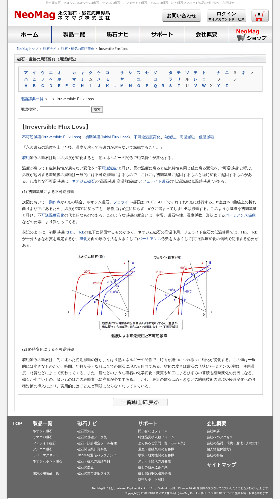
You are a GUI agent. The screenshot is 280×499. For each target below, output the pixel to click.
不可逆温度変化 (147, 137)
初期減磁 (92, 137)
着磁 (26, 157)
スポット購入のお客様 (154, 461)
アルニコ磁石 (42, 449)
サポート (162, 34)
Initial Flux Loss (115, 137)
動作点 (54, 202)
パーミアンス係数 (240, 215)
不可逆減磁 (31, 137)
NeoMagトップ (27, 49)
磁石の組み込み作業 (153, 467)
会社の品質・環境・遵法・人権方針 (233, 443)
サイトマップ (221, 465)
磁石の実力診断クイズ (93, 473)
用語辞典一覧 (32, 99)
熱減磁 (170, 137)
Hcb (80, 232)
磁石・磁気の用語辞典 (77, 49)
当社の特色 (215, 455)
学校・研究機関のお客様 (156, 455)
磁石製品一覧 (73, 34)
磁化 (83, 238)
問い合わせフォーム (153, 431)
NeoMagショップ (250, 34)
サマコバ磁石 (42, 437)
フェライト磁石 (155, 181)
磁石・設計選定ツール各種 (97, 443)
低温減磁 (206, 137)
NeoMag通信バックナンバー (98, 455)
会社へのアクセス (220, 437)
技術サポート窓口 (151, 479)
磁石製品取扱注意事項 (154, 473)
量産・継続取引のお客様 (156, 449)
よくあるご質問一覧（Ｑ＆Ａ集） (162, 443)
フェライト (122, 202)
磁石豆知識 (85, 431)
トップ (28, 34)
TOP (17, 423)
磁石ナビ (118, 34)
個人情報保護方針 (220, 449)
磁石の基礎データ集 (92, 437)
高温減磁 (187, 137)
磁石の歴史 (85, 467)
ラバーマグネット (46, 455)
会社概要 (206, 34)
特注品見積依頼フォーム (156, 437)
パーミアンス (149, 238)
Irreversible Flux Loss (61, 137)
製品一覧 (42, 423)
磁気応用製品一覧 (46, 473)
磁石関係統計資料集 (92, 449)
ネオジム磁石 (83, 181)
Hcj (71, 232)
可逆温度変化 (52, 215)
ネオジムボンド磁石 (47, 461)
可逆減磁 (109, 168)
